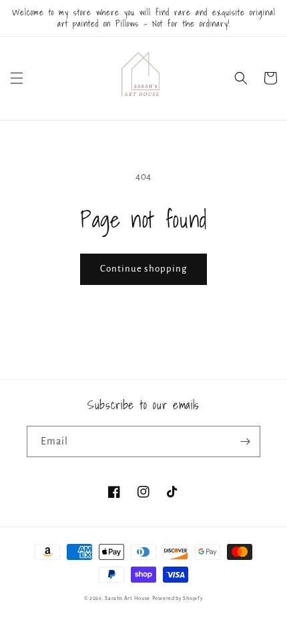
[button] (16, 78)
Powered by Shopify (178, 598)
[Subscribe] (245, 441)
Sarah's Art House (127, 598)
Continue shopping (143, 269)
